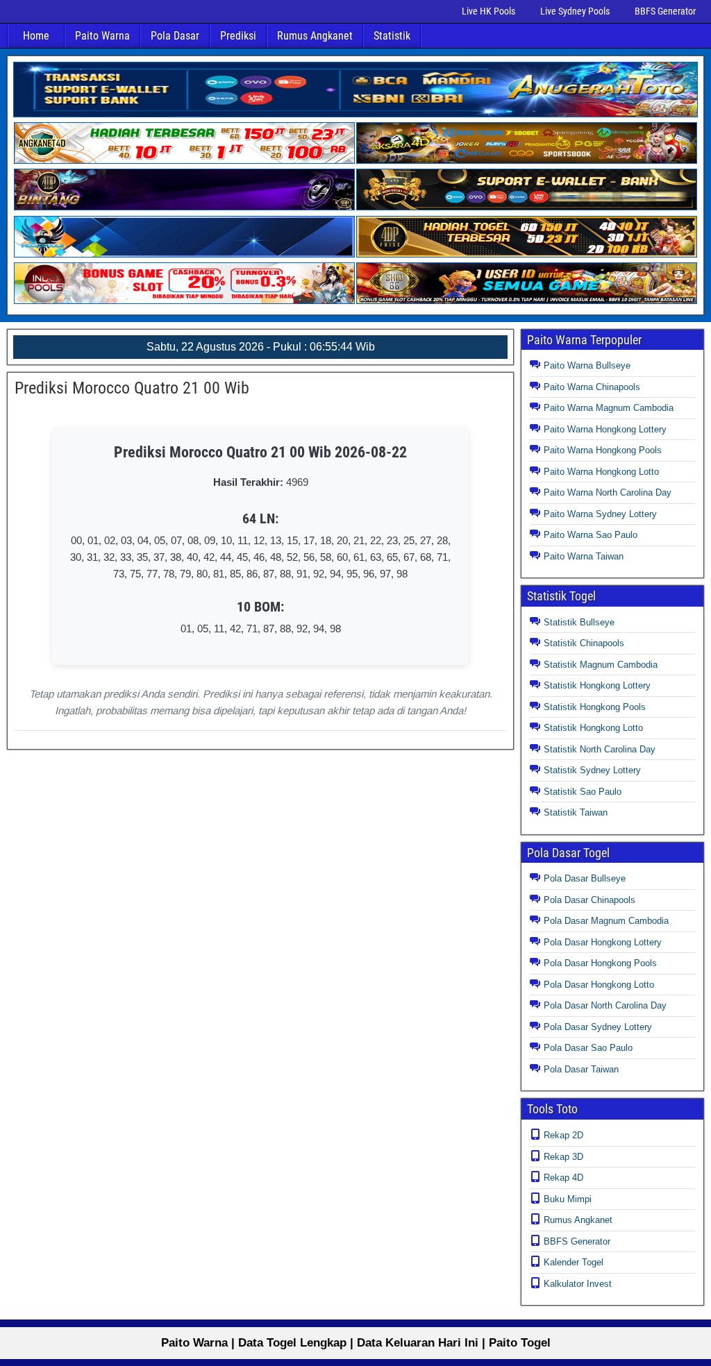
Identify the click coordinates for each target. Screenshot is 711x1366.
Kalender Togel (573, 1262)
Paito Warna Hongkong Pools (603, 450)
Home (36, 35)
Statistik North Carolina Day (599, 749)
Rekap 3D (563, 1157)
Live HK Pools (488, 11)
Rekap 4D (563, 1177)
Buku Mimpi (568, 1199)
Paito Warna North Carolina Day (607, 492)
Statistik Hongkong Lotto (593, 728)
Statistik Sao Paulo (582, 791)
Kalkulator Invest (578, 1284)
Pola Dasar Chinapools (589, 900)
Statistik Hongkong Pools (595, 707)
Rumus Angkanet (315, 35)
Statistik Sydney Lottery (592, 770)
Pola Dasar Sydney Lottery (598, 1027)
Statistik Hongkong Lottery (597, 685)
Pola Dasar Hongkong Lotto (599, 984)
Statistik (392, 35)
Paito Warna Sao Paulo (590, 535)
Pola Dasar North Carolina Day (605, 1005)
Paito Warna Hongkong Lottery (605, 429)
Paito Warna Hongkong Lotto (601, 471)
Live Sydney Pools (575, 11)
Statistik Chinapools (584, 643)
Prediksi (238, 35)
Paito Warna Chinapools (592, 387)
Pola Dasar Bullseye (585, 878)
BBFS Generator (665, 11)
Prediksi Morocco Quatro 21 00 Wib (132, 388)
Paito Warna (102, 35)
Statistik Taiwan (576, 812)
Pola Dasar (175, 35)
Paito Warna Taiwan (584, 556)
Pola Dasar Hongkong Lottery (603, 942)
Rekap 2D (563, 1135)
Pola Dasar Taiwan (581, 1069)
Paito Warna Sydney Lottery (600, 514)
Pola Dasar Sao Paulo (588, 1048)
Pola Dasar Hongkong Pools (600, 963)
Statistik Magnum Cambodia (601, 664)
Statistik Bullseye (579, 622)
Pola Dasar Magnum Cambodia (606, 921)
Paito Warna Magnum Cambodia (609, 408)
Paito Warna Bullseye (587, 365)
